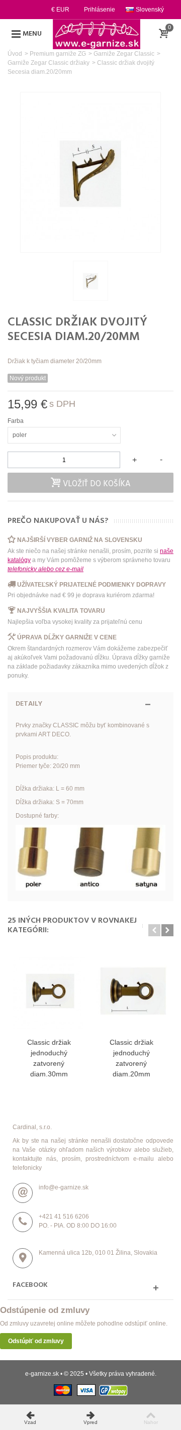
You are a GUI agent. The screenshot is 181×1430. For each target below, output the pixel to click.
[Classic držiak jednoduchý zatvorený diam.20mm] (131, 992)
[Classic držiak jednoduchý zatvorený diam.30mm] (49, 992)
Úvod (15, 53)
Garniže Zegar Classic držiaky (48, 62)
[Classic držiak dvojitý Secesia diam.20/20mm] (90, 281)
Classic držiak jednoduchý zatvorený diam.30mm (49, 1058)
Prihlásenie (99, 9)
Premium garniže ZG (58, 53)
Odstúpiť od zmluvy (36, 1341)
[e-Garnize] (96, 33)
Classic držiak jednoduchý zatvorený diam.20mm (131, 1058)
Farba (16, 420)
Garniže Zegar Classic (124, 53)
